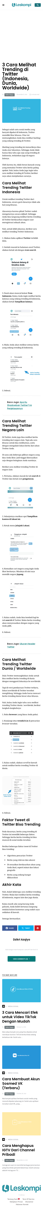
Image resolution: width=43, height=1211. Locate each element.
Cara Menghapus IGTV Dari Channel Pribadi (18, 1150)
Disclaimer (29, 1202)
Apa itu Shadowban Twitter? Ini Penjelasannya (19, 405)
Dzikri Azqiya (9, 95)
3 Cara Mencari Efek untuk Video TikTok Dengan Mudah (20, 1017)
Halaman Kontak (22, 1204)
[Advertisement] (21, 32)
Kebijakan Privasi (16, 1202)
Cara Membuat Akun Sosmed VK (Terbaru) (21, 1083)
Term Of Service (28, 1199)
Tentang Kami (12, 1199)
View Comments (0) (20, 959)
